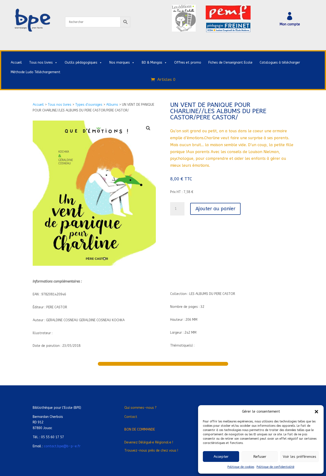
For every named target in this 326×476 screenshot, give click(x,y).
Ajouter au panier (215, 208)
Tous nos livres (41, 63)
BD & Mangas (152, 63)
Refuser (259, 456)
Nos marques (119, 63)
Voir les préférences (299, 456)
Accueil (16, 63)
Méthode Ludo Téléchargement (35, 72)
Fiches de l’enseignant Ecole (230, 63)
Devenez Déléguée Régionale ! (148, 442)
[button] (316, 411)
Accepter (221, 456)
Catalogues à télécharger (280, 63)
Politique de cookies (240, 467)
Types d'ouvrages (88, 105)
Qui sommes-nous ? (140, 408)
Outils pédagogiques (81, 63)
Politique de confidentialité (275, 467)
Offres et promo (187, 63)
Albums (112, 105)
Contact (130, 417)
